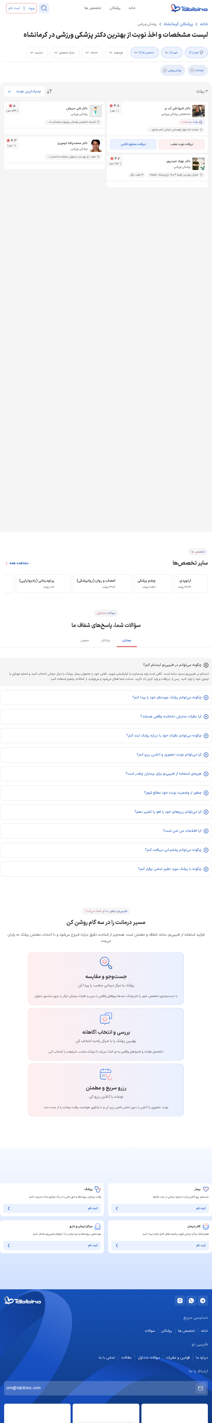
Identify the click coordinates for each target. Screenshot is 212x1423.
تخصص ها (93, 8)
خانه (132, 8)
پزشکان (115, 8)
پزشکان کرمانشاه (178, 24)
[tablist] (106, 641)
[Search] (44, 8)
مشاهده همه (18, 563)
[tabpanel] (106, 767)
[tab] (127, 641)
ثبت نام (201, 1208)
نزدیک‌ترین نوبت (28, 91)
